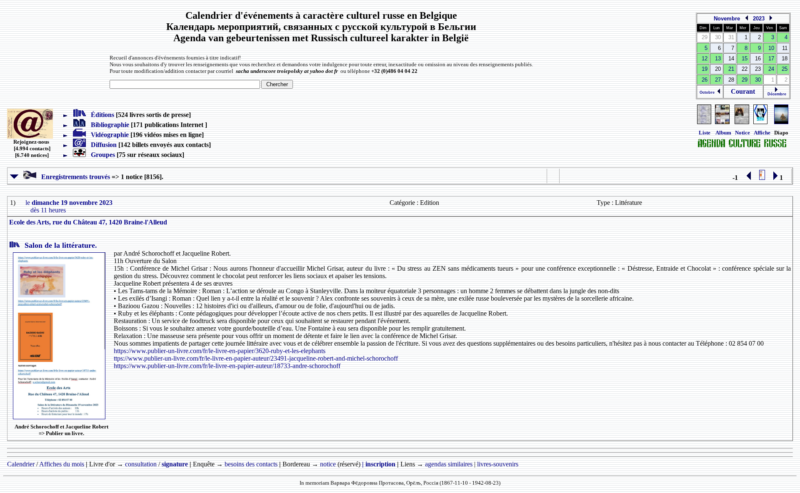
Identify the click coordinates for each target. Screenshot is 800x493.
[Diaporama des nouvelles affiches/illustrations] (760, 122)
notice (328, 464)
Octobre (708, 92)
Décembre (776, 94)
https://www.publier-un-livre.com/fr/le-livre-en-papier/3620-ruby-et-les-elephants (219, 350)
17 (771, 58)
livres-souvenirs (497, 464)
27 (718, 80)
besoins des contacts (251, 464)
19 (705, 69)
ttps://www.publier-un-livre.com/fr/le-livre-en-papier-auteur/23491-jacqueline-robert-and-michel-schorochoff (256, 358)
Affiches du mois (61, 464)
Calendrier (21, 464)
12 (705, 58)
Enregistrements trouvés (73, 176)
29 (745, 80)
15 (745, 58)
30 (758, 80)
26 (705, 80)
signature (175, 464)
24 (771, 69)
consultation (141, 464)
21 (731, 69)
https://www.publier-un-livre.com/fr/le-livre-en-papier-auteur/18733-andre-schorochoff (227, 365)
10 (771, 48)
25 (785, 69)
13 (718, 58)
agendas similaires (448, 464)
